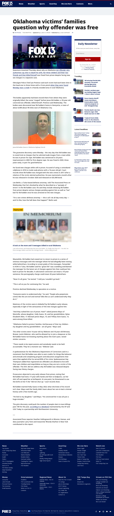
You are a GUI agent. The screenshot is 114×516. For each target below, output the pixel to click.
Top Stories (5, 448)
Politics (4, 459)
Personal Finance (7, 484)
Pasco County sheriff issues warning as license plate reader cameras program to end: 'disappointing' (91, 102)
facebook (96, 511)
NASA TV (98, 461)
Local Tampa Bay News (9, 450)
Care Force (80, 465)
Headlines (24, 480)
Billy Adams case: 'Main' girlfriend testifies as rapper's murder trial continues (81, 170)
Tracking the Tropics (27, 461)
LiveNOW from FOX (101, 453)
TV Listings (61, 482)
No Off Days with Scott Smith (46, 455)
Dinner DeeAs (81, 453)
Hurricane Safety (25, 459)
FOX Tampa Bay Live (102, 463)
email (110, 511)
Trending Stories (25, 484)
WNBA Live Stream (101, 499)
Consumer (5, 455)
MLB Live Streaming (102, 485)
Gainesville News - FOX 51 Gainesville (47, 484)
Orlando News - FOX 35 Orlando (46, 480)
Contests (23, 490)
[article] (42, 227)
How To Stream (100, 448)
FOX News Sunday (7, 468)
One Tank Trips (81, 455)
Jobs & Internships (63, 484)
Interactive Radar (26, 450)
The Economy (6, 486)
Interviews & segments (83, 484)
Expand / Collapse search (111, 4)
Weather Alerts (25, 457)
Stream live (80, 482)
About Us (62, 477)
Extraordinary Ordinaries (65, 455)
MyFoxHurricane (25, 463)
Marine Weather (25, 455)
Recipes (60, 457)
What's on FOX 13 (26, 488)
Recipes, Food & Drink (83, 461)
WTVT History (62, 486)
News (4, 446)
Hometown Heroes (63, 453)
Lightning (42, 453)
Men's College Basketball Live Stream (103, 492)
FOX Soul (98, 457)
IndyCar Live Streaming (102, 490)
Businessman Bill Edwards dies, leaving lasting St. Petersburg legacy (81, 143)
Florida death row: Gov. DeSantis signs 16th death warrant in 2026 (92, 112)
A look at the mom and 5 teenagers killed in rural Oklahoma (37, 245)
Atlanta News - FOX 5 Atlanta (46, 488)
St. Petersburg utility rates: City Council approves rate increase (82, 161)
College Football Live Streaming (102, 482)
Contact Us (61, 495)
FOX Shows (24, 486)
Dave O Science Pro (64, 461)
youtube (106, 511)
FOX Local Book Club (27, 482)
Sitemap (4, 472)
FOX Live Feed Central (102, 459)
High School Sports (45, 461)
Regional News (46, 477)
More (90, 4)
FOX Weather (25, 465)
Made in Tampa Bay (83, 459)
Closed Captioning (63, 488)
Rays (41, 450)
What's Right (80, 448)
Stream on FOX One (104, 477)
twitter (99, 511)
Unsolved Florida (7, 463)
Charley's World (62, 450)
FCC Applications (63, 492)
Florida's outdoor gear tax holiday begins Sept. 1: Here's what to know (92, 92)
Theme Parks (81, 457)
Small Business (6, 488)
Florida (4, 453)
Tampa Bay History (82, 463)
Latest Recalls (6, 482)
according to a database (39, 407)
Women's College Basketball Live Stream (102, 496)
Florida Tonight (81, 450)
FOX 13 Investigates (8, 461)
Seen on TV (5, 465)
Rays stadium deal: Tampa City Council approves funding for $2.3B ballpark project (81, 135)
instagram (103, 511)
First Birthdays (62, 459)
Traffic (60, 448)
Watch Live (100, 446)
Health (4, 457)
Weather (24, 446)
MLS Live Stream (101, 502)
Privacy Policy (90, 68)
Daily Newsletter (7, 470)
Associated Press (27, 32)
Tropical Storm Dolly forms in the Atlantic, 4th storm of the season (92, 120)
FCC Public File (62, 490)
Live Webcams (25, 453)
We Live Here (82, 446)
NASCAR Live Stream (102, 488)
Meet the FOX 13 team (65, 480)
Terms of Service (89, 69)
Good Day (62, 446)
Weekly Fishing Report (46, 458)
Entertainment (27, 477)
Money (5, 477)
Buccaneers (43, 448)
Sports (42, 446)
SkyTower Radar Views (27, 448)
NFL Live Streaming (101, 480)
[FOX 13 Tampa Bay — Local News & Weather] (8, 4)
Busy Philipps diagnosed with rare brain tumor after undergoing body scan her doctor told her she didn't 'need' (82, 152)
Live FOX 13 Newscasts (102, 450)
